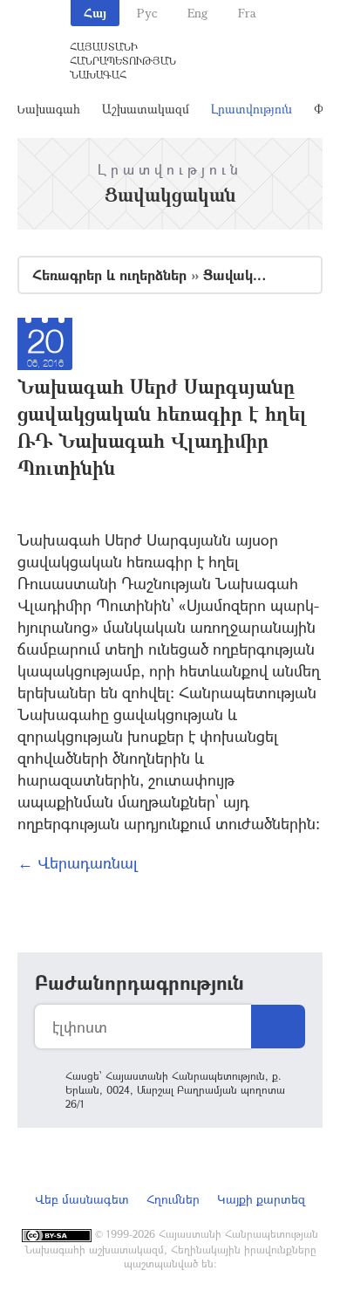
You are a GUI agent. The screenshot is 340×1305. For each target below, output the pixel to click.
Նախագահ (47, 108)
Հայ (95, 12)
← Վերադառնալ (77, 862)
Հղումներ (173, 1199)
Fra (247, 12)
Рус (147, 12)
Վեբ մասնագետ (82, 1199)
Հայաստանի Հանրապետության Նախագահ (123, 60)
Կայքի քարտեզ (261, 1199)
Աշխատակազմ (145, 108)
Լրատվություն (251, 108)
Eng (197, 12)
